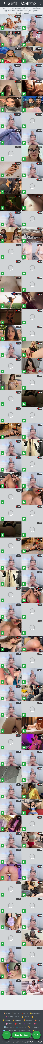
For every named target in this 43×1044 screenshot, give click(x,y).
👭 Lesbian (27, 1024)
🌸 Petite (9, 1024)
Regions (14, 1042)
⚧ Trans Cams (33, 1027)
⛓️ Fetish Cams (24, 1031)
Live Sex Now (21, 1035)
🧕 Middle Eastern (12, 1017)
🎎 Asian (6, 1013)
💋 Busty (18, 1024)
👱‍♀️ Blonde (6, 1020)
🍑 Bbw (37, 1020)
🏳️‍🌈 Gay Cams (21, 1027)
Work (19, 1042)
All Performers (32, 1042)
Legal (40, 1042)
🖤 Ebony (15, 1013)
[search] (36, 1035)
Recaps (24, 1042)
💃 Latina (24, 1013)
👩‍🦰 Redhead (28, 1020)
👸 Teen (34, 1017)
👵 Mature (25, 1017)
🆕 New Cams (9, 1027)
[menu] (6, 1035)
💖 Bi (35, 1024)
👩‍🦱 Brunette (16, 1020)
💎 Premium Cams (9, 1031)
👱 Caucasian (35, 1013)
